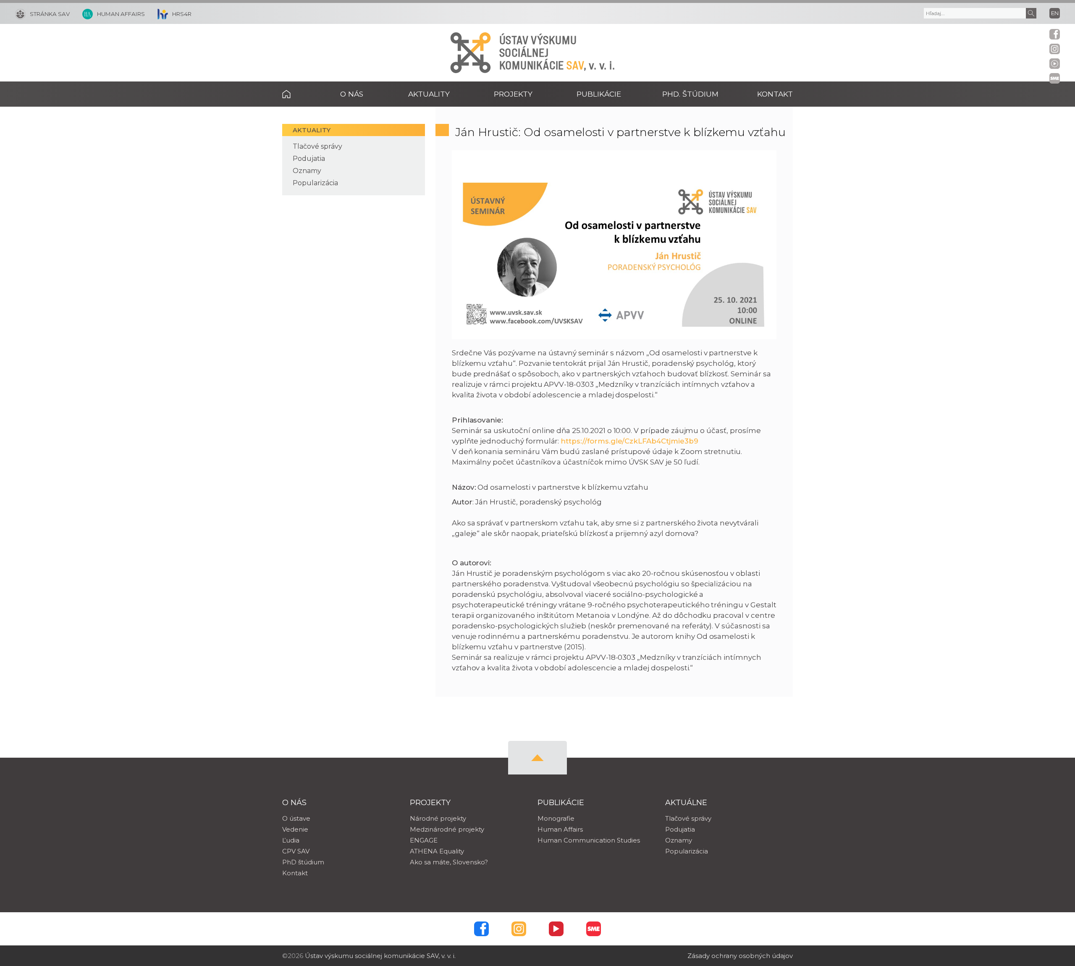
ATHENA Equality (437, 851)
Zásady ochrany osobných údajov (740, 956)
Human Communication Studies (589, 840)
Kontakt (775, 93)
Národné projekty (438, 818)
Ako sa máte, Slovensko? (449, 862)
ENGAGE (424, 840)
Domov (299, 94)
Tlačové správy (317, 146)
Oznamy (307, 171)
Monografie (556, 818)
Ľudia (290, 840)
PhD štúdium (303, 862)
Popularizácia (315, 183)
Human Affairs (560, 829)
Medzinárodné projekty (447, 829)
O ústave (296, 818)
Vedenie (295, 829)
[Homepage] (470, 52)
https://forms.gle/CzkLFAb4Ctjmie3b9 (629, 441)
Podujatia (309, 159)
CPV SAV (295, 851)
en (1055, 13)
